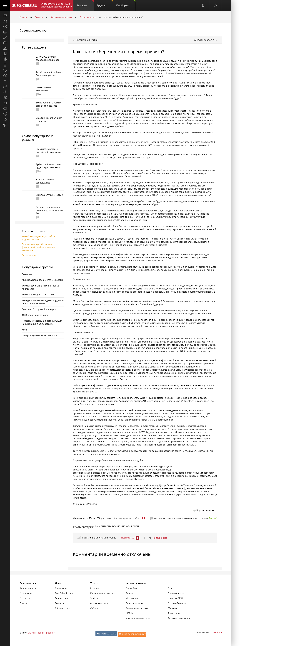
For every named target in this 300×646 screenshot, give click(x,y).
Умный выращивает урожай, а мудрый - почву (38, 238)
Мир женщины (133, 598)
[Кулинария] (5, 86)
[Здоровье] (5, 70)
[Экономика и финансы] (5, 48)
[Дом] (5, 103)
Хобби (25, 329)
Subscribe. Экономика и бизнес (99, 537)
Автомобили (132, 588)
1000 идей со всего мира (35, 314)
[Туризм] (5, 26)
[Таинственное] (5, 114)
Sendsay (94, 598)
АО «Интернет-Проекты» (41, 632)
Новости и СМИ (175, 598)
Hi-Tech (129, 613)
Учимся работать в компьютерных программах (40, 287)
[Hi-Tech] (5, 64)
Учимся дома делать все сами (38, 294)
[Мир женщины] (5, 37)
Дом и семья (174, 613)
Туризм (129, 593)
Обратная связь (62, 608)
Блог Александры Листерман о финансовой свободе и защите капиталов (38, 247)
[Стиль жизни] (5, 81)
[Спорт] (5, 75)
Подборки (122, 5)
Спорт (170, 588)
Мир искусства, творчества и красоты (42, 279)
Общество (173, 608)
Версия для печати (206, 510)
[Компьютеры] (5, 32)
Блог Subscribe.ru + (64, 593)
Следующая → (205, 39)
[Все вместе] (5, 15)
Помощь (24, 603)
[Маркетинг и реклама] (5, 108)
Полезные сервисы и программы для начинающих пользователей (42, 322)
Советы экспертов (88, 17)
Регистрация (26, 593)
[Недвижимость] (5, 53)
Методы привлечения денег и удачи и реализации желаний (43, 302)
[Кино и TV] (5, 92)
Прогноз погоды (176, 593)
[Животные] (5, 97)
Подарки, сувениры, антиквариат (40, 335)
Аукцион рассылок (99, 603)
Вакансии (59, 603)
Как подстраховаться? (125, 518)
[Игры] (5, 119)
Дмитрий (213, 518)
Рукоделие (27, 274)
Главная (23, 17)
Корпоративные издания (102, 593)
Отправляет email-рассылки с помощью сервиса (56, 5)
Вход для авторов (28, 588)
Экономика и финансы (61, 17)
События (94, 608)
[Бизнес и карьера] (5, 43)
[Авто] (5, 21)
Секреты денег (30, 255)
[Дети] (5, 59)
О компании (61, 588)
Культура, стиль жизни (179, 618)
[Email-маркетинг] (5, 124)
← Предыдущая (85, 39)
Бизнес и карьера (134, 603)
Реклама (94, 588)
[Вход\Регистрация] (203, 5)
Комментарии (83, 527)
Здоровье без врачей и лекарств (39, 309)
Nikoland (217, 632)
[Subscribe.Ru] (24, 5)
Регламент (25, 598)
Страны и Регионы (177, 603)
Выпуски (82, 5)
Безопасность (61, 598)
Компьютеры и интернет (138, 618)
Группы (101, 5)
